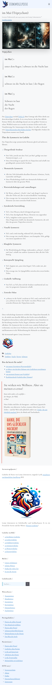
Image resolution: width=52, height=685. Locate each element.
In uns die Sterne (10, 571)
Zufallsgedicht (7, 20)
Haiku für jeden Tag (11, 569)
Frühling (8, 357)
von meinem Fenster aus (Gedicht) (18, 374)
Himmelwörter (10, 608)
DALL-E (21, 117)
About (7, 673)
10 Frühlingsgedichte (12, 543)
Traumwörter (9, 596)
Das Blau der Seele (11, 636)
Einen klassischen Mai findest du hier (18, 130)
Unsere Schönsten (11, 563)
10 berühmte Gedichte (12, 537)
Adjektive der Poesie (12, 655)
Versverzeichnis (10, 670)
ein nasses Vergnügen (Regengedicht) (18, 366)
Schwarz (24, 357)
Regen (19, 357)
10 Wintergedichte (11, 549)
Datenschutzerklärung (12, 679)
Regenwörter (9, 605)
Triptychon (9, 117)
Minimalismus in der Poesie (14, 634)
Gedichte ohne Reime (12, 649)
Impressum (8, 682)
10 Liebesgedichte (11, 540)
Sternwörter (9, 602)
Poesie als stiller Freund (13, 622)
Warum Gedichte (32, 526)
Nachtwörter (9, 611)
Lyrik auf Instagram (11, 652)
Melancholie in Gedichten (14, 661)
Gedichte (8, 353)
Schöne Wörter (10, 566)
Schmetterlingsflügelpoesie (14, 631)
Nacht (14, 357)
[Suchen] (28, 584)
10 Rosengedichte (11, 551)
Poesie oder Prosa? (11, 628)
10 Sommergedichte (11, 546)
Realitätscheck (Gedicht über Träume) (19, 377)
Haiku (7, 676)
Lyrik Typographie (11, 658)
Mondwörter (9, 599)
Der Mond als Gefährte (13, 625)
